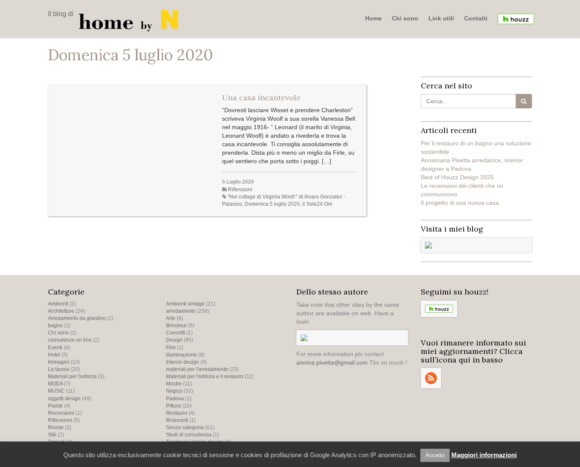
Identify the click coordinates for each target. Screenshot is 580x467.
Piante (55, 406)
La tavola (58, 369)
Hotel (54, 355)
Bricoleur (176, 325)
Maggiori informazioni (484, 455)
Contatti (475, 18)
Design (174, 340)
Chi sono (405, 18)
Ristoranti (177, 420)
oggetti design (64, 399)
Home (373, 18)
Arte (170, 318)
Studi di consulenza (188, 435)
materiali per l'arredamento (197, 369)
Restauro (176, 413)
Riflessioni (240, 189)
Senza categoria (185, 427)
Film (171, 348)
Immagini (58, 362)
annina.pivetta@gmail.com (332, 362)
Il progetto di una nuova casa (460, 202)
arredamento (181, 311)
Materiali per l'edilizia (72, 376)
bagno (55, 325)
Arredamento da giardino (77, 318)
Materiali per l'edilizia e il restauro (204, 376)
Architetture (61, 311)
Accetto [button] (435, 455)
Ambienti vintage (185, 304)
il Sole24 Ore (317, 204)
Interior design (182, 362)
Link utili (441, 18)
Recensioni (61, 413)
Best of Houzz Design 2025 (457, 177)
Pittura (173, 406)
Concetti (175, 333)
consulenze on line (70, 340)
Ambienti (58, 304)
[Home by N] (131, 20)
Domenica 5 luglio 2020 (272, 204)
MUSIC (56, 391)
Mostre (174, 384)
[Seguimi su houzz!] (515, 19)
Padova (175, 399)
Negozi (174, 391)
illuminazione (181, 355)
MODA (55, 384)
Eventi (55, 348)
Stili (52, 435)
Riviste (56, 427)
